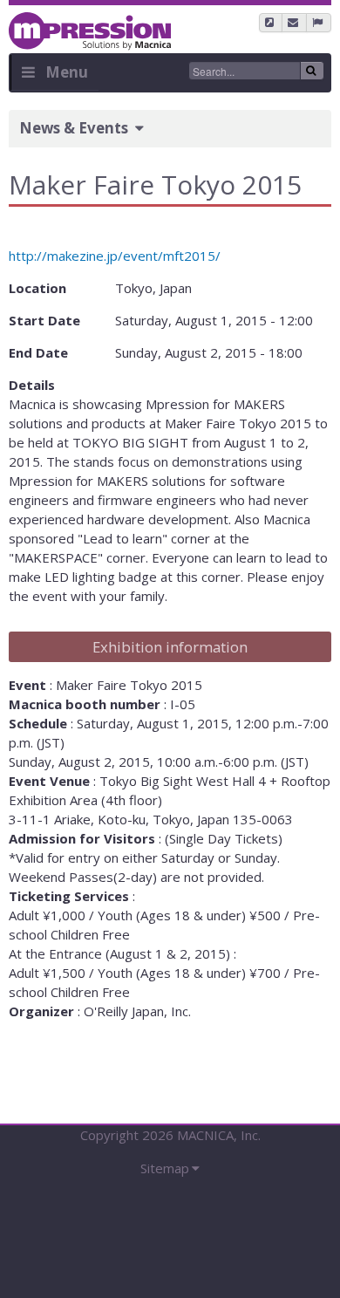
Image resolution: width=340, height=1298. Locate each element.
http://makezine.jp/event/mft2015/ (115, 255)
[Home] (90, 24)
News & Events (73, 128)
